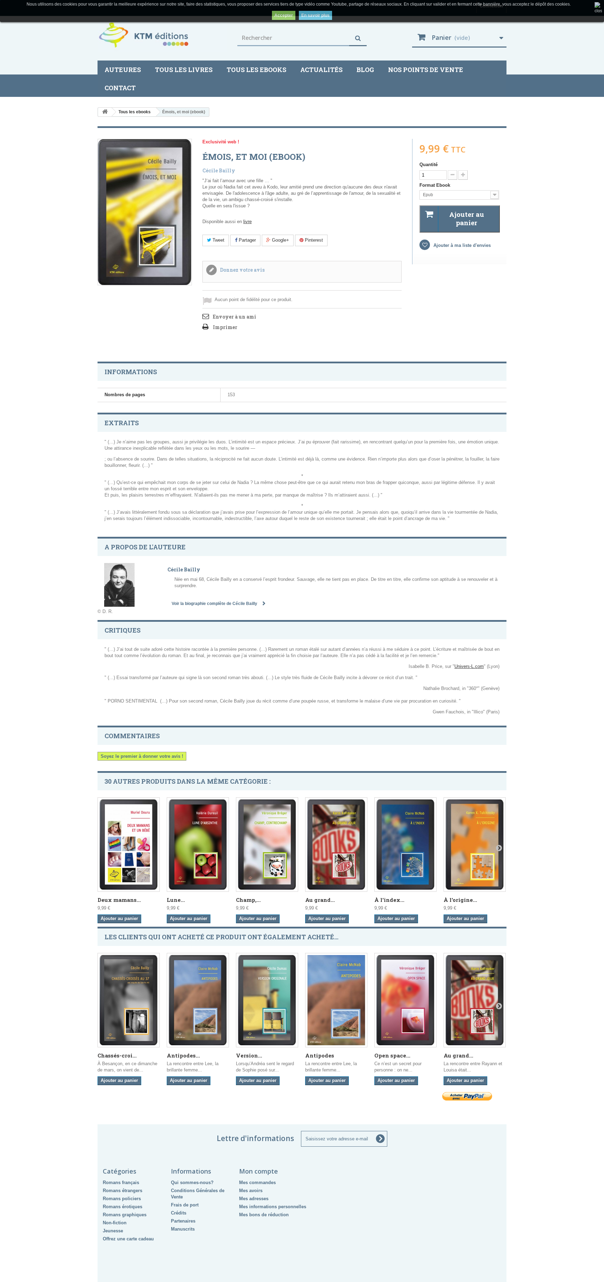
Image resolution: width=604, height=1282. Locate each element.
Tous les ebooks (256, 69)
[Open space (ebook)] (405, 1000)
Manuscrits (183, 1229)
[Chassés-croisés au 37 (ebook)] (129, 1000)
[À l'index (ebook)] (405, 844)
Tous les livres (184, 69)
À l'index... (389, 899)
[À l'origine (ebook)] (475, 844)
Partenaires (183, 1221)
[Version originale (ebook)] (267, 1000)
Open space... (392, 1055)
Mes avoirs (251, 1190)
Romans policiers (122, 1198)
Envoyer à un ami (234, 316)
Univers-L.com (469, 666)
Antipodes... (183, 1055)
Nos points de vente (425, 69)
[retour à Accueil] (105, 112)
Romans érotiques (122, 1206)
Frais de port (185, 1205)
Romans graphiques (124, 1214)
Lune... (176, 899)
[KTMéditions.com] (162, 35)
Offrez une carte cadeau (128, 1238)
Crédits (178, 1213)
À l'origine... (460, 899)
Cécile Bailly (218, 170)
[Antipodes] (336, 1000)
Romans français (121, 1182)
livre (247, 221)
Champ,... (248, 899)
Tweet (217, 240)
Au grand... (320, 899)
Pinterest (313, 240)
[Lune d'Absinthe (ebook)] (198, 844)
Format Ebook (435, 185)
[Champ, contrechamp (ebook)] (267, 844)
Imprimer (225, 327)
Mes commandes (257, 1182)
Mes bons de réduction (264, 1214)
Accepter (283, 15)
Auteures (123, 69)
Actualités (321, 69)
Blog (365, 69)
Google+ (280, 240)
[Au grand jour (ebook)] (336, 844)
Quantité (428, 164)
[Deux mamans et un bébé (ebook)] (129, 844)
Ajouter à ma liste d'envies (461, 245)
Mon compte (258, 1171)
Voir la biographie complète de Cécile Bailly (215, 603)
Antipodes (319, 1055)
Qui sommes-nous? (192, 1182)
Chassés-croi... (117, 1055)
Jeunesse (113, 1230)
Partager (246, 240)
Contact (120, 88)
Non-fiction (115, 1222)
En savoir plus (315, 15)
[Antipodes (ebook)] (198, 1000)
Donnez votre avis (242, 269)
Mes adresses (253, 1198)
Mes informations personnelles (272, 1206)
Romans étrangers (122, 1190)
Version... (249, 1055)
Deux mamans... (119, 899)
